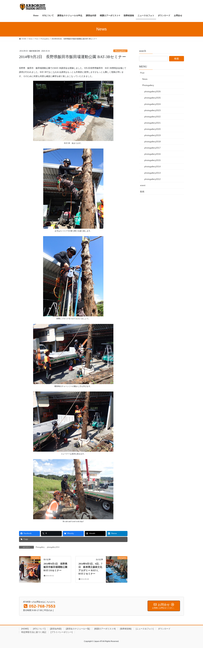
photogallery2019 (152, 135)
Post (142, 73)
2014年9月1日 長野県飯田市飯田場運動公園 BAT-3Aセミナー (55, 567)
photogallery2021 (152, 123)
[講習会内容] (56, 629)
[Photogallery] (30, 567)
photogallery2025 (152, 98)
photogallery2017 (152, 148)
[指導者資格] (126, 629)
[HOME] (25, 629)
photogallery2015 (152, 160)
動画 (142, 191)
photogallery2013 (152, 173)
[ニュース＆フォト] (145, 629)
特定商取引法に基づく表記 (33, 632)
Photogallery (120, 51)
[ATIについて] (39, 629)
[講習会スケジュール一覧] (78, 629)
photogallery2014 (53, 547)
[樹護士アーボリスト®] (105, 629)
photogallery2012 (152, 179)
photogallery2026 (152, 91)
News (144, 79)
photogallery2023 (152, 110)
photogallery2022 (152, 116)
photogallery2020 (152, 129)
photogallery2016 (152, 154)
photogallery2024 (152, 104)
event (142, 185)
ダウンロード (164, 629)
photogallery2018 (152, 141)
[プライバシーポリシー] (62, 632)
